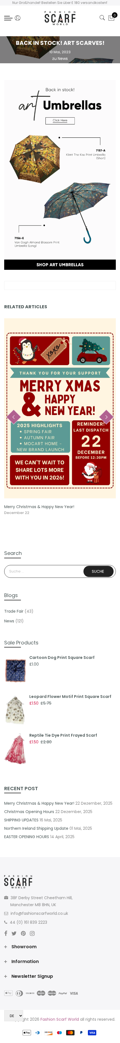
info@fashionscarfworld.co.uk (39, 913)
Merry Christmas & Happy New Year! (39, 507)
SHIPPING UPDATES (21, 820)
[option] (60, 417)
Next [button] (106, 417)
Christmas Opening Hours (29, 811)
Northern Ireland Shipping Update (36, 828)
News (63, 58)
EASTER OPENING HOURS (26, 837)
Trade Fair (13, 611)
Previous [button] (13, 417)
